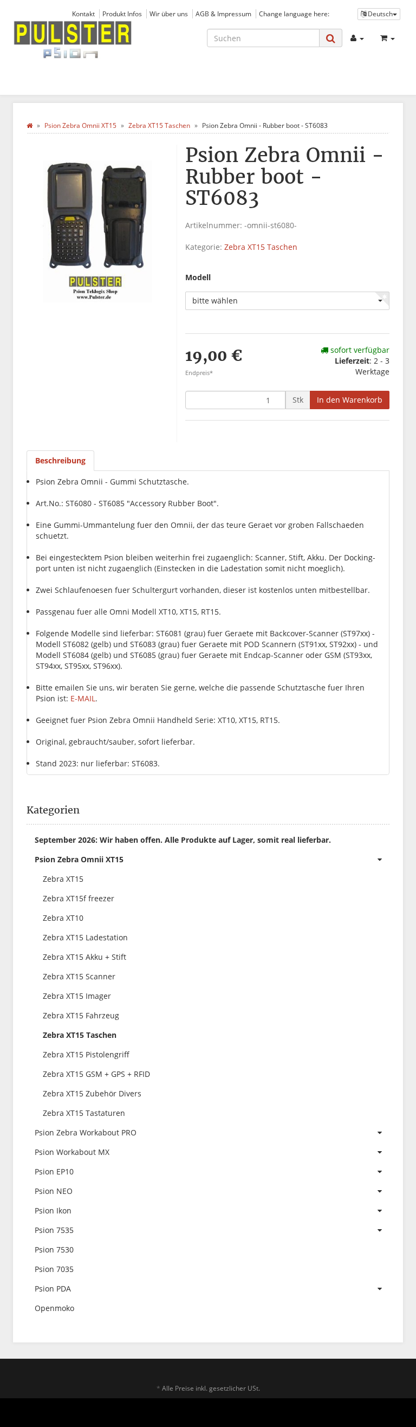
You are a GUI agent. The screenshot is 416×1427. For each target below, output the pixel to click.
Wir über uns (169, 13)
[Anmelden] (357, 38)
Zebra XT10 (63, 918)
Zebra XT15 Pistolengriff (86, 1054)
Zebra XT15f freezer (78, 898)
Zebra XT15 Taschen (260, 247)
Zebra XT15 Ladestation (85, 937)
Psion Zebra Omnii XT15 (79, 859)
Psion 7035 (54, 1269)
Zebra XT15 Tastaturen (84, 1113)
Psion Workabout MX (72, 1152)
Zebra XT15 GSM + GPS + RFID (96, 1074)
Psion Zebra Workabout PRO (85, 1132)
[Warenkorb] (387, 38)
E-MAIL (82, 698)
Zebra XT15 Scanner (79, 976)
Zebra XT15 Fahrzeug (81, 1015)
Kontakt (83, 13)
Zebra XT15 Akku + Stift (84, 957)
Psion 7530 (54, 1249)
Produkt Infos (122, 13)
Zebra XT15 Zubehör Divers (92, 1093)
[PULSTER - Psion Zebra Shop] (72, 40)
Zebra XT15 (63, 879)
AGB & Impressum (223, 13)
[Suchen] (330, 38)
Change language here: (294, 13)
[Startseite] (29, 125)
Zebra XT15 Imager (77, 996)
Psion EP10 (54, 1171)
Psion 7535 (54, 1230)
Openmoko (54, 1308)
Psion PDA (53, 1288)
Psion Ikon (53, 1210)
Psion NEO (54, 1191)
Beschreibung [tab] (60, 460)
